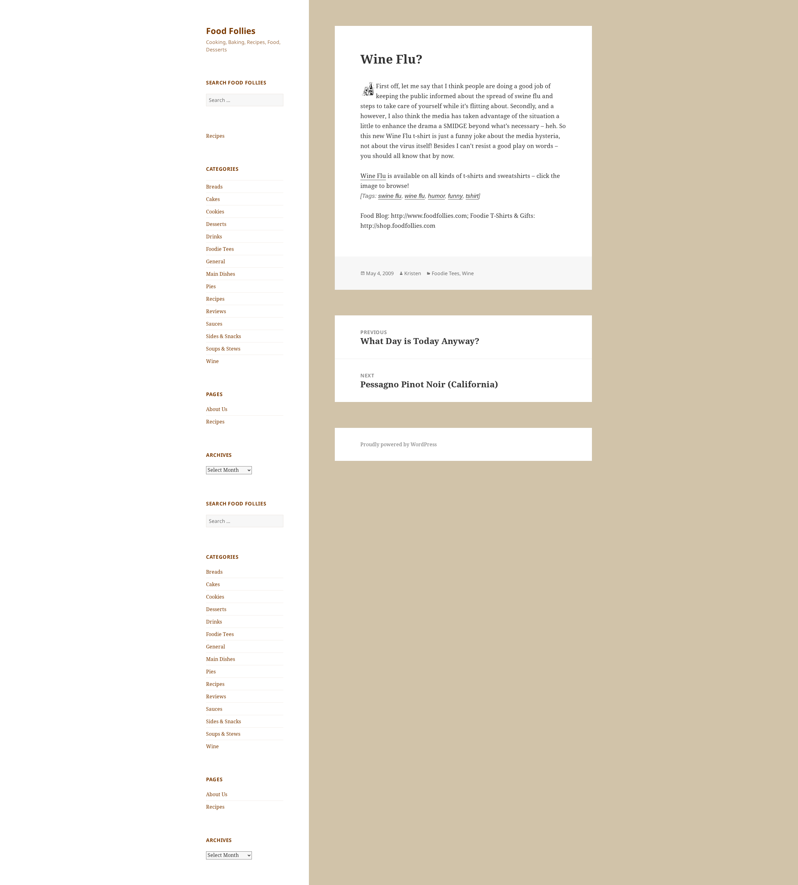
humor (436, 196)
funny (455, 196)
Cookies (215, 211)
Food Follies (230, 30)
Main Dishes (220, 273)
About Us (216, 409)
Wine (212, 361)
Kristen (412, 273)
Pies (211, 286)
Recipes (215, 135)
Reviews (216, 311)
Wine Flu (373, 176)
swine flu (389, 196)
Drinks (214, 236)
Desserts (216, 224)
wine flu (415, 196)
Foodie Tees (220, 249)
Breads (214, 186)
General (215, 261)
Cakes (213, 199)
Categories (222, 168)
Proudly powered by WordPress (398, 444)
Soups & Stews (223, 348)
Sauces (214, 323)
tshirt (472, 196)
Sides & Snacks (223, 336)
